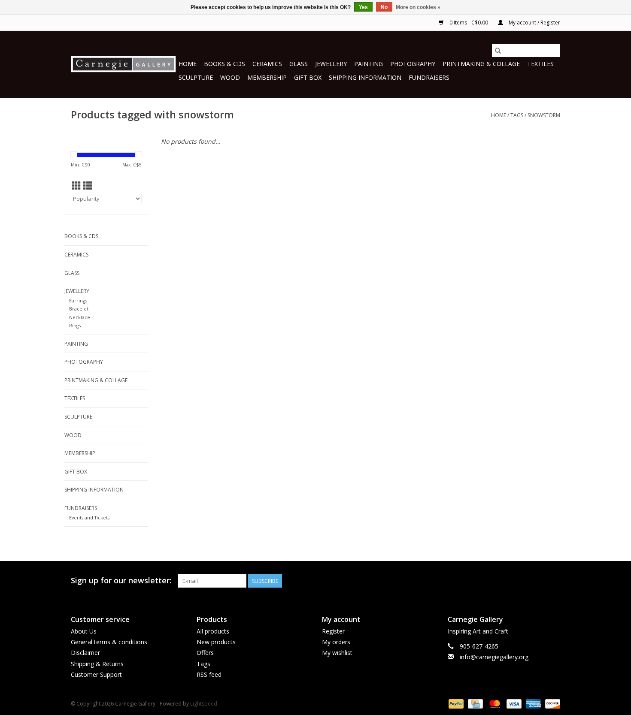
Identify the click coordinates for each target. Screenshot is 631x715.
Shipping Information (365, 77)
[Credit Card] (474, 703)
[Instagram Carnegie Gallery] (553, 581)
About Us (84, 631)
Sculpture (196, 77)
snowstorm (544, 115)
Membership (267, 77)
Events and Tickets (89, 517)
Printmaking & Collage (481, 64)
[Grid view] (76, 186)
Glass (298, 64)
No (384, 7)
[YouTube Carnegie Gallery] (538, 581)
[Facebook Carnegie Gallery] (507, 581)
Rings (75, 325)
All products (213, 631)
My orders (336, 642)
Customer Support (96, 674)
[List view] (87, 186)
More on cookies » (418, 7)
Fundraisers (429, 77)
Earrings (78, 300)
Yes (363, 7)
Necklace (79, 317)
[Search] (497, 50)
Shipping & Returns (97, 664)
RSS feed (209, 674)
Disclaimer (85, 653)
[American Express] (532, 703)
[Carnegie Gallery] (123, 64)
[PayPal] (455, 703)
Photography (412, 64)
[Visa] (513, 703)
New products (216, 642)
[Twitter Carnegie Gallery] (522, 581)
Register (333, 631)
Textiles (540, 64)
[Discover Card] (551, 703)
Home (188, 64)
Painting (368, 64)
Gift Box (308, 77)
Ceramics (267, 64)
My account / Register (533, 22)
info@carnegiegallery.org (494, 657)
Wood (230, 77)
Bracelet (78, 308)
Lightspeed (203, 703)
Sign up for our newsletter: (121, 580)
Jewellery (331, 64)
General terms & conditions (109, 642)
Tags (516, 115)
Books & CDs (224, 64)
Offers (205, 653)
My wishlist (337, 653)
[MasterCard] (494, 703)
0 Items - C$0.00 (468, 22)
